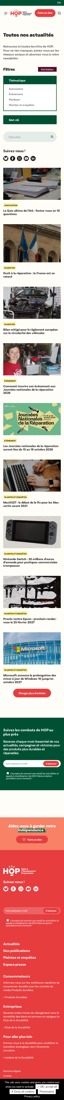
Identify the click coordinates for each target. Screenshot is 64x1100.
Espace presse (14, 964)
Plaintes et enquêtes (19, 957)
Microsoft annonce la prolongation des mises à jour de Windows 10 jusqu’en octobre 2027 (29, 679)
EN (59, 2)
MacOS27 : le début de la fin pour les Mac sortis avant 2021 (31, 504)
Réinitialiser (47, 69)
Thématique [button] (17, 80)
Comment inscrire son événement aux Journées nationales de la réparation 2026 (29, 390)
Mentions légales (12, 1070)
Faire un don (45, 12)
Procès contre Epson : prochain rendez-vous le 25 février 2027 (30, 620)
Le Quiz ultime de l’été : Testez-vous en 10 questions (31, 212)
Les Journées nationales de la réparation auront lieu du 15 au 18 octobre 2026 (30, 447)
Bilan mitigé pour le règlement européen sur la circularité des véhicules (30, 331)
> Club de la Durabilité (16, 1027)
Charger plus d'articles (32, 693)
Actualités (11, 944)
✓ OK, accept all (47, 1086)
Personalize (47, 1091)
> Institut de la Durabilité (18, 1057)
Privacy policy (32, 1096)
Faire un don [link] (34, 839)
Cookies (7, 1075)
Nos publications (16, 950)
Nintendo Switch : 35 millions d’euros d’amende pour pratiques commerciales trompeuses (30, 562)
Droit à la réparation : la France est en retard (29, 274)
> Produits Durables (15, 997)
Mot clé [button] (14, 120)
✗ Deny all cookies (22, 1091)
